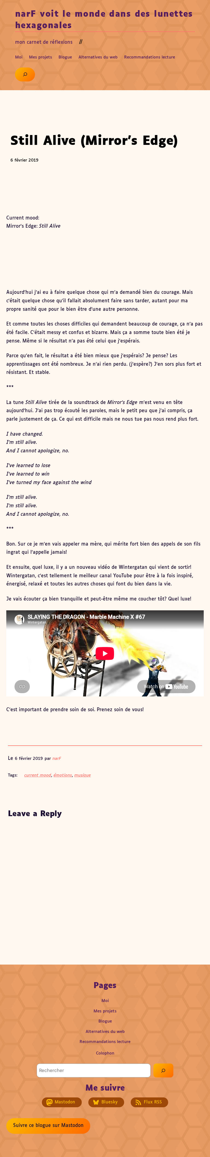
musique (82, 775)
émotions (63, 775)
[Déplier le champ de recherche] (25, 74)
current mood (37, 775)
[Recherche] (163, 1070)
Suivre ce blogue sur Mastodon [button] (48, 1125)
